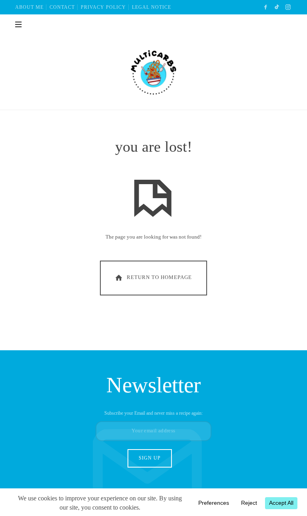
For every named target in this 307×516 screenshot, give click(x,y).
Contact (62, 7)
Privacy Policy (103, 7)
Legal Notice (151, 7)
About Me (29, 7)
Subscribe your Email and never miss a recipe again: (153, 413)
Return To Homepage (159, 277)
